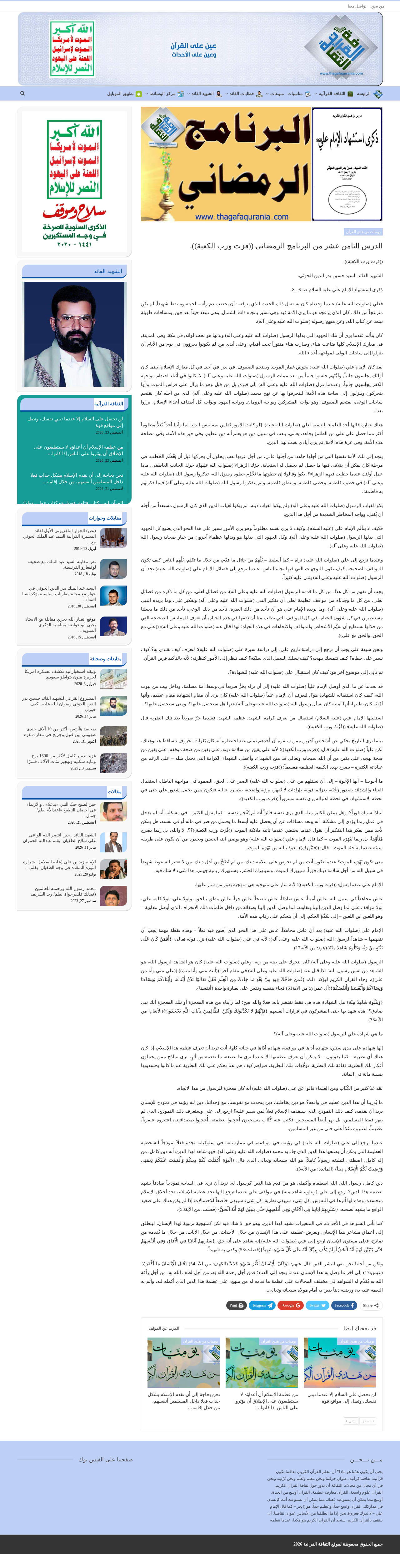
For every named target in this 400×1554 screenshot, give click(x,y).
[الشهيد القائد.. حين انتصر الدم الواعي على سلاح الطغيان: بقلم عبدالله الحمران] (113, 842)
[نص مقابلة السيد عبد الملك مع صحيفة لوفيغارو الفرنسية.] (113, 569)
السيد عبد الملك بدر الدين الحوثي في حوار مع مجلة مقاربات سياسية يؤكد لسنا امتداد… (59, 594)
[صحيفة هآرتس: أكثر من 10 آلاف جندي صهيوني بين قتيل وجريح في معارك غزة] (113, 736)
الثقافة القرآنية (332, 93)
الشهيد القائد (203, 93)
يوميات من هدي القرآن (363, 232)
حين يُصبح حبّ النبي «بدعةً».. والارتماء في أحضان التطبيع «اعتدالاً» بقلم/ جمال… (61, 810)
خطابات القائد (242, 93)
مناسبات (295, 93)
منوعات (277, 93)
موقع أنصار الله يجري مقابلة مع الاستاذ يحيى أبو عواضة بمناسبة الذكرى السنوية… (60, 625)
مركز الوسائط (163, 93)
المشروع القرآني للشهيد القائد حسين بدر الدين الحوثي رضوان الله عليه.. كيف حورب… (59, 704)
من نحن (377, 6)
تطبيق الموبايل (120, 93)
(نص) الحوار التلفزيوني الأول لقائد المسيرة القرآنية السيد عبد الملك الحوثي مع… (59, 536)
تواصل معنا (357, 6)
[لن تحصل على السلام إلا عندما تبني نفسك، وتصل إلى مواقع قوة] (340, 1363)
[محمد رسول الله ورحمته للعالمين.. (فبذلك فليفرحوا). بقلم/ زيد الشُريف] (113, 896)
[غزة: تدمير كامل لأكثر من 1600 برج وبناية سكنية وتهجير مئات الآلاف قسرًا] (113, 763)
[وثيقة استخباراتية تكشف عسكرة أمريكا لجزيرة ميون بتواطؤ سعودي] (113, 679)
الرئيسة (364, 93)
